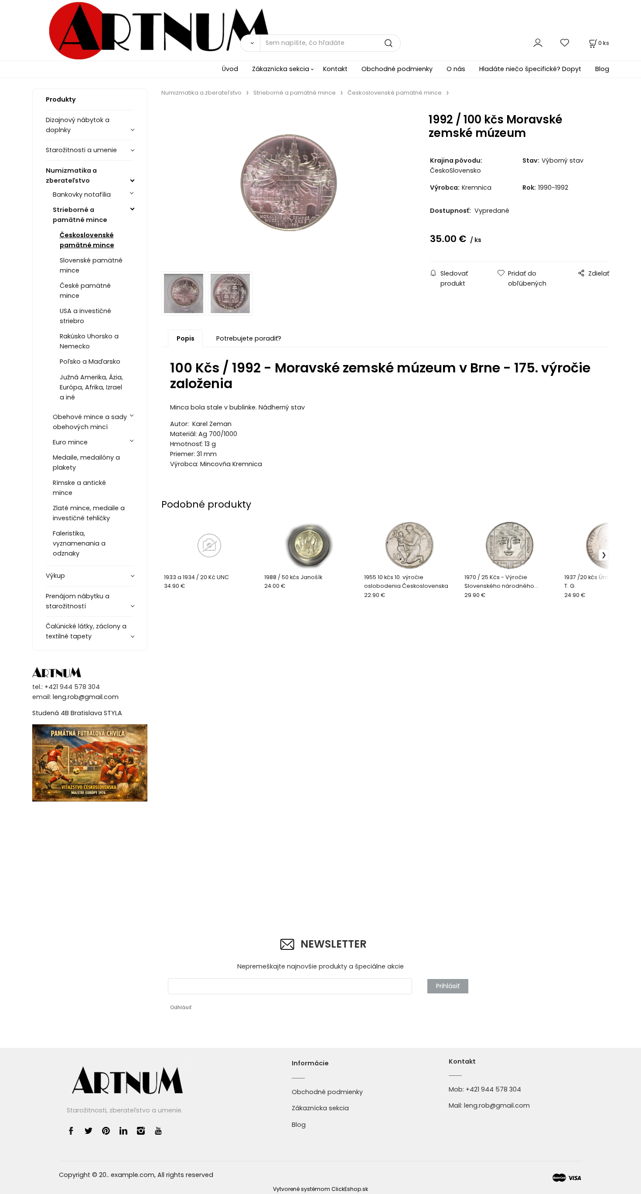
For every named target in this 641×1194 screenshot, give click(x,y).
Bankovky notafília (82, 194)
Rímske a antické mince (79, 487)
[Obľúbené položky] (565, 43)
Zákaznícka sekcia (280, 69)
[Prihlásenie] (538, 43)
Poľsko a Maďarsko (90, 361)
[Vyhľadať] (250, 43)
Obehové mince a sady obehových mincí (90, 422)
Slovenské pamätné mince (91, 265)
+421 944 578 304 (493, 1089)
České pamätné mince (85, 290)
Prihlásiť (448, 986)
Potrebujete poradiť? (248, 338)
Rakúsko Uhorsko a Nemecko (89, 341)
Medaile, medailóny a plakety (86, 462)
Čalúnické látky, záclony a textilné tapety (86, 631)
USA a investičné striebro (85, 316)
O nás (456, 69)
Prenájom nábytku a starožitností (77, 601)
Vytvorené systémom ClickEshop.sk (320, 1189)
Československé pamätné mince (87, 240)
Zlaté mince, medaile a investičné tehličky (89, 513)
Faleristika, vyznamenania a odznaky (79, 543)
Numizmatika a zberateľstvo (71, 175)
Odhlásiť (180, 1007)
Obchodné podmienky (397, 69)
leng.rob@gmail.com (86, 697)
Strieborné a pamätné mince (80, 214)
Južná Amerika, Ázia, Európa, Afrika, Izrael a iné (91, 387)
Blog (602, 69)
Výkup (55, 575)
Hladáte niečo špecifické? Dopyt (530, 69)
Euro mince (70, 442)
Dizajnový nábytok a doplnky (77, 125)
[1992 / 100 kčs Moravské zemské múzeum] (284, 186)
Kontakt (335, 69)
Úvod (230, 69)
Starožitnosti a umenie (81, 150)
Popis (185, 338)
